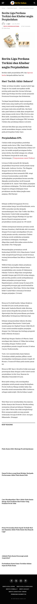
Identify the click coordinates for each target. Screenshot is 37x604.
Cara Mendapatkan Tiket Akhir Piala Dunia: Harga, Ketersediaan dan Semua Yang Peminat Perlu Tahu (17, 501)
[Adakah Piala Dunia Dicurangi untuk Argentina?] (18, 544)
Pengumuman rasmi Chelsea (23, 158)
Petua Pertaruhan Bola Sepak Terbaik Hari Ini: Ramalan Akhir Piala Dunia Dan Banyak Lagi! (17, 530)
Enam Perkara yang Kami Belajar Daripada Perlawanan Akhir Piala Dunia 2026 (17, 474)
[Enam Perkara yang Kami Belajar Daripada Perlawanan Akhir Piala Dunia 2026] (18, 461)
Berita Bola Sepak (9, 586)
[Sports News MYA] (18, 3)
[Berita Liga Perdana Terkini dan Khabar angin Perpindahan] (18, 40)
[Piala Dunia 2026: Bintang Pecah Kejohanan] (18, 437)
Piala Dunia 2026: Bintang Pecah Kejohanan (17, 449)
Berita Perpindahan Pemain (11, 26)
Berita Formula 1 (12, 589)
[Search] (34, 3)
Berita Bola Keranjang (25, 586)
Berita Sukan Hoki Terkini (17, 591)
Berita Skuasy (24, 589)
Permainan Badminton (18, 594)
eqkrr (8, 24)
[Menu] (3, 3)
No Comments (26, 26)
